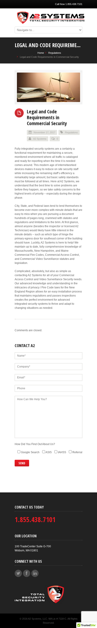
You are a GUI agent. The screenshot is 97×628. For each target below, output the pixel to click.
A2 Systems (39, 138)
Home (40, 52)
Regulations (54, 52)
